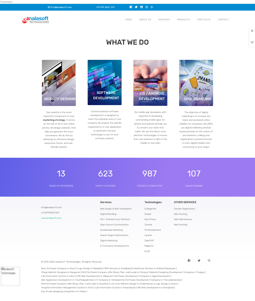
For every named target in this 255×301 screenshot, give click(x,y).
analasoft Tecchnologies (68, 261)
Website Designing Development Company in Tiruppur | (178, 272)
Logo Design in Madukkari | (90, 268)
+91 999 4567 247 (105, 7)
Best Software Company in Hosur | (59, 268)
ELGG (147, 251)
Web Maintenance (183, 219)
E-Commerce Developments (114, 246)
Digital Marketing (108, 240)
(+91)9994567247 (50, 212)
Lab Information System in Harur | (58, 276)
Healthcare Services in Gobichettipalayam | (155, 268)
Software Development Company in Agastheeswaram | (143, 276)
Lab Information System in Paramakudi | (115, 287)
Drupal (147, 214)
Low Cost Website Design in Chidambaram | (132, 283)
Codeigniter (150, 208)
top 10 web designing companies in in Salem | (64, 291)
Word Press (150, 219)
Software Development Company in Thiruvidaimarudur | (154, 280)
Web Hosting (180, 214)
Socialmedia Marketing (111, 230)
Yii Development (152, 230)
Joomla (148, 224)
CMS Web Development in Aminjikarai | (155, 287)
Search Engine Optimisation (114, 235)
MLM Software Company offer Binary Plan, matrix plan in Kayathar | (75, 283)
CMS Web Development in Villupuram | (95, 276)
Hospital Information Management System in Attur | (67, 287)
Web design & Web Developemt (116, 208)
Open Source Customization (114, 224)
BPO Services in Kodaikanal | (119, 268)
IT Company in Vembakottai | (110, 280)
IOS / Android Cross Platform (115, 219)
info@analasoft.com (61, 7)
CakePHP (149, 240)
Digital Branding (108, 214)
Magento (149, 246)
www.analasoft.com (51, 218)
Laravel (148, 235)
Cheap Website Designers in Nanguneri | (61, 272)
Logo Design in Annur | (166, 283)
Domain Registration (184, 208)
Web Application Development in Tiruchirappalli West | (68, 280)
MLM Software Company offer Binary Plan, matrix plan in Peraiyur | (115, 272)
